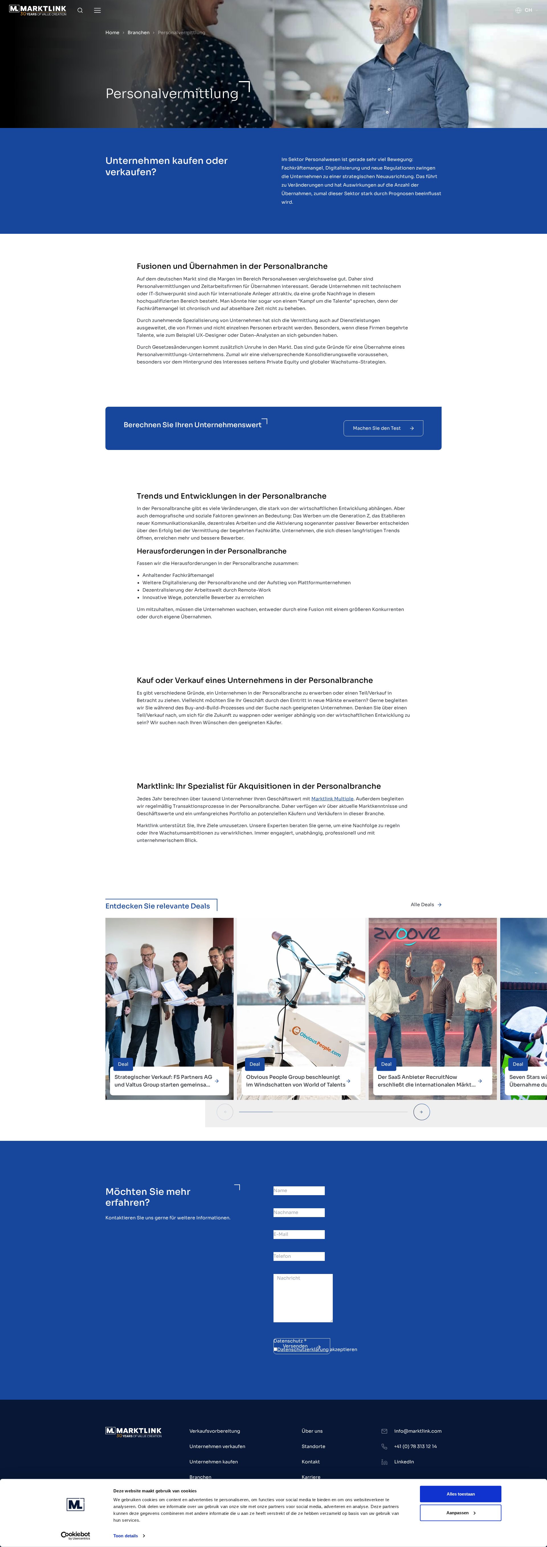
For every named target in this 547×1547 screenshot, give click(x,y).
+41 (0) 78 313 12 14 (415, 1446)
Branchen (139, 33)
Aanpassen (457, 1512)
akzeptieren (317, 1349)
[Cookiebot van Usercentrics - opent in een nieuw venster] (76, 1536)
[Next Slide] (421, 1112)
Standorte (313, 1446)
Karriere (311, 1477)
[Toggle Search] (80, 10)
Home (112, 33)
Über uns (312, 1431)
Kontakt (311, 1462)
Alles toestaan (461, 1494)
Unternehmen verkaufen (217, 1446)
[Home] (37, 10)
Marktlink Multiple (332, 799)
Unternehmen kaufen (213, 1462)
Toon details (125, 1535)
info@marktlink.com (418, 1431)
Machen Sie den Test (377, 428)
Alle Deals (422, 905)
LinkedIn (404, 1462)
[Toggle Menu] (97, 10)
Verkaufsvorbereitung (214, 1431)
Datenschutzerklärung (303, 1349)
